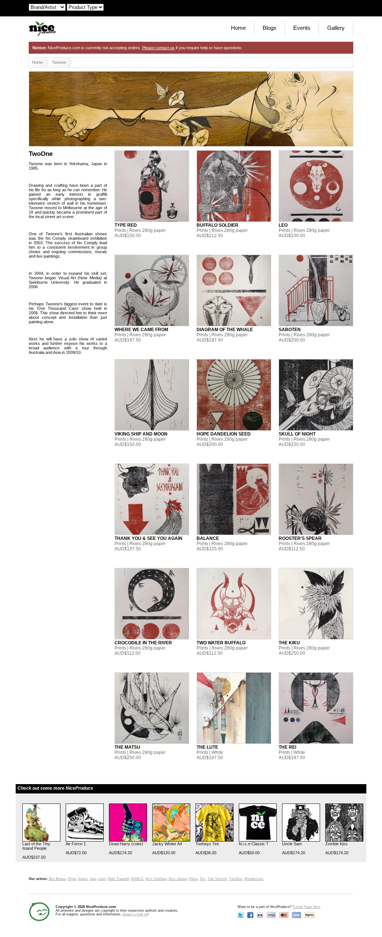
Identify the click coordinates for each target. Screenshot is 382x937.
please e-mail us (135, 914)
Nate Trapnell (118, 879)
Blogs (269, 28)
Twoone (59, 62)
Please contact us (158, 47)
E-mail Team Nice (306, 907)
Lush (102, 879)
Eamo (82, 879)
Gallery (336, 28)
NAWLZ (137, 879)
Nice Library (178, 879)
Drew (72, 879)
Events (301, 28)
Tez (202, 879)
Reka (193, 879)
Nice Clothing (155, 879)
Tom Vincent (217, 879)
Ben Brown (57, 879)
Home (238, 28)
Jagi (93, 879)
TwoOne (235, 879)
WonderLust (253, 879)
